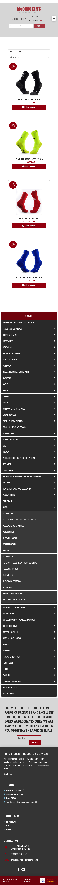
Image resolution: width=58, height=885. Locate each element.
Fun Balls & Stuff (10, 439)
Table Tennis (8, 663)
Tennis (5, 669)
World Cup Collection (12, 593)
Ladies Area (8, 470)
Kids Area (7, 464)
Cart (7, 826)
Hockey (6, 452)
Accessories (8, 532)
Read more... (8, 774)
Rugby (5, 507)
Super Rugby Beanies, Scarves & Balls (19, 520)
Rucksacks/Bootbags (12, 581)
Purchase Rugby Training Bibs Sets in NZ (20, 563)
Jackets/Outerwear (11, 353)
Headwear (7, 347)
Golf (4, 446)
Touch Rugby (8, 675)
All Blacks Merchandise (13, 526)
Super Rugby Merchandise (14, 607)
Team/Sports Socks (11, 657)
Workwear (7, 366)
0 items (37, 21)
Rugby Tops (8, 587)
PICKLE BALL (7, 501)
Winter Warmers (10, 360)
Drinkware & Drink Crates (14, 409)
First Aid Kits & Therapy (13, 421)
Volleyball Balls (10, 687)
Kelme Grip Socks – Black (29, 100)
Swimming (7, 651)
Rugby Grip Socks (10, 569)
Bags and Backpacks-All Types (16, 372)
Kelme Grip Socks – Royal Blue (29, 278)
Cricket (6, 396)
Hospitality (8, 341)
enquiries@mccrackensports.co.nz (24, 860)
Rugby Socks (8, 575)
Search (39, 26)
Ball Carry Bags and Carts (15, 600)
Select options (30, 107)
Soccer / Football (10, 632)
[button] (54, 18)
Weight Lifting (9, 694)
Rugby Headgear (10, 538)
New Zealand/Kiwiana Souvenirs (17, 489)
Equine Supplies (9, 415)
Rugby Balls (8, 513)
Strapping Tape (9, 544)
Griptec (6, 550)
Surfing (6, 644)
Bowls (5, 384)
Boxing (5, 390)
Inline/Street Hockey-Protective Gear (19, 458)
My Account (11, 822)
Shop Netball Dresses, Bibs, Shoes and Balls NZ (23, 476)
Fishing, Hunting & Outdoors (15, 427)
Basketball (8, 378)
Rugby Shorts (9, 556)
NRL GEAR (6, 483)
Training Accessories (12, 681)
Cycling (6, 403)
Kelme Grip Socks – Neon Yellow (29, 159)
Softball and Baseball (13, 638)
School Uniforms (10, 626)
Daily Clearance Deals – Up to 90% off (19, 323)
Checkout (10, 829)
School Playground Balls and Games (19, 620)
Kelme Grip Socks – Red (29, 218)
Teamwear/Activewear (13, 329)
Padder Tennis (9, 495)
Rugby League (8, 614)
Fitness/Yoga (8, 433)
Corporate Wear (10, 335)
